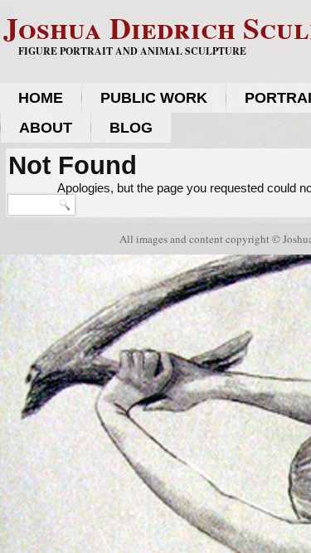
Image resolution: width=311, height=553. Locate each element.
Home (40, 98)
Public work (153, 98)
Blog (131, 127)
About (45, 127)
